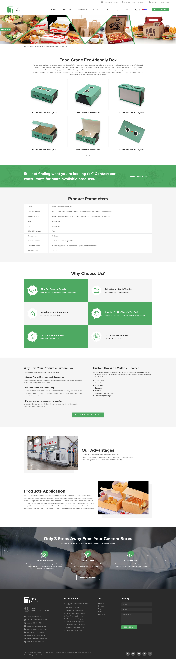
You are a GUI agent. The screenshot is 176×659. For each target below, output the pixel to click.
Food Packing (51, 46)
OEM (106, 9)
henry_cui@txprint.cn (38, 635)
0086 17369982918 (40, 638)
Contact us (129, 9)
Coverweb (39, 655)
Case (95, 9)
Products (66, 9)
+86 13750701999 (40, 610)
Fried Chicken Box (61, 46)
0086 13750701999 (40, 620)
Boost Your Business (88, 577)
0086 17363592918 (40, 629)
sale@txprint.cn (36, 617)
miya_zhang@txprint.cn (39, 626)
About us (81, 9)
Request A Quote (160, 9)
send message (129, 627)
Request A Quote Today (139, 176)
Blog (116, 9)
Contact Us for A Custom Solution (88, 415)
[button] (86, 155)
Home (53, 9)
